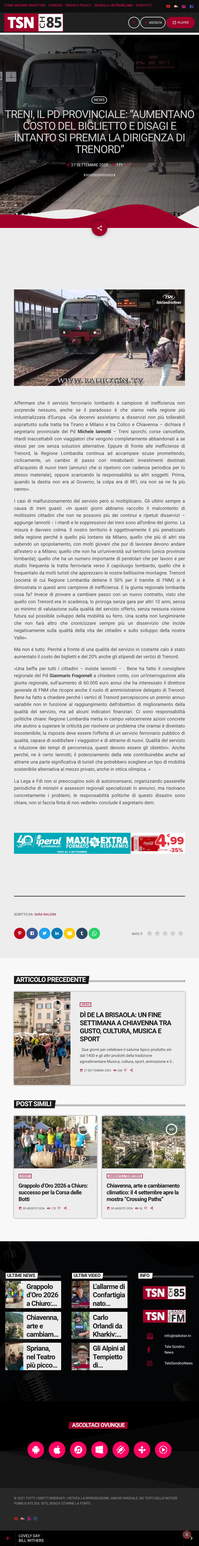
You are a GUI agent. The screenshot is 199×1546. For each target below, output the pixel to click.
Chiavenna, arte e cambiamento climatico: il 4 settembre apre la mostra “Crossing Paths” (143, 1193)
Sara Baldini (45, 915)
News (99, 100)
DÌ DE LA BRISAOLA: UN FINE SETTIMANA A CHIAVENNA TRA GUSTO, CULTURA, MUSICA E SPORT (125, 1027)
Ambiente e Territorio (125, 1176)
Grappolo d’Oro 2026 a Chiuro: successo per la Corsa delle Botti (53, 1193)
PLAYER (180, 22)
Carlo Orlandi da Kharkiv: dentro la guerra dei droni (107, 1338)
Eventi (25, 1176)
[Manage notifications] (187, 1534)
